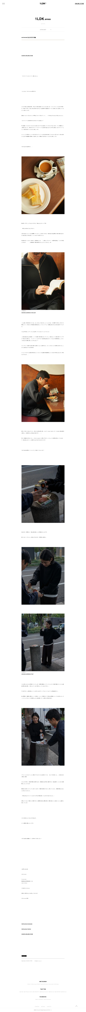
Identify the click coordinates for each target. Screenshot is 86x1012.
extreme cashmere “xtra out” (29, 312)
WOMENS (41, 999)
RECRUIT (43, 1006)
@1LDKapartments (28, 991)
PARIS (38, 984)
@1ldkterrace (51, 991)
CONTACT (49, 1006)
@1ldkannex (63, 991)
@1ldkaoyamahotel (44, 991)
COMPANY (37, 1006)
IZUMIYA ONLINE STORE (27, 55)
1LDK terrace (33, 984)
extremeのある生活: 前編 (29, 37)
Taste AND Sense (44, 984)
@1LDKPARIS (58, 991)
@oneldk (21, 991)
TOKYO (28, 984)
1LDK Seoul (56, 984)
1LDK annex (43, 15)
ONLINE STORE (79, 3)
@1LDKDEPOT (36, 991)
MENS (36, 999)
